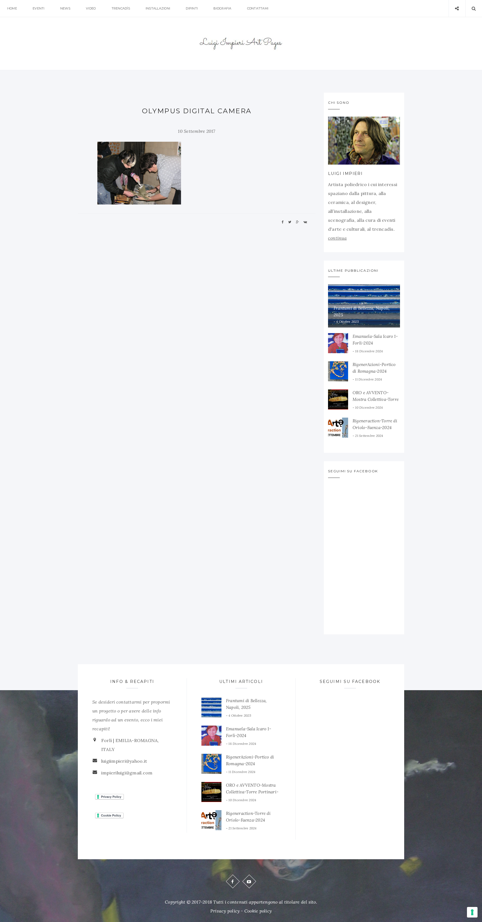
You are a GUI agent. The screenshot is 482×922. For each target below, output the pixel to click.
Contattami (257, 8)
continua (337, 238)
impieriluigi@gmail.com (126, 773)
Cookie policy (258, 911)
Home (12, 8)
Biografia (222, 8)
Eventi (38, 8)
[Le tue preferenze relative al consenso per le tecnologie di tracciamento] (472, 912)
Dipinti (192, 8)
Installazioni (158, 8)
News (65, 8)
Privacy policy (225, 911)
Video (91, 8)
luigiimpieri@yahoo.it (124, 761)
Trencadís (121, 8)
